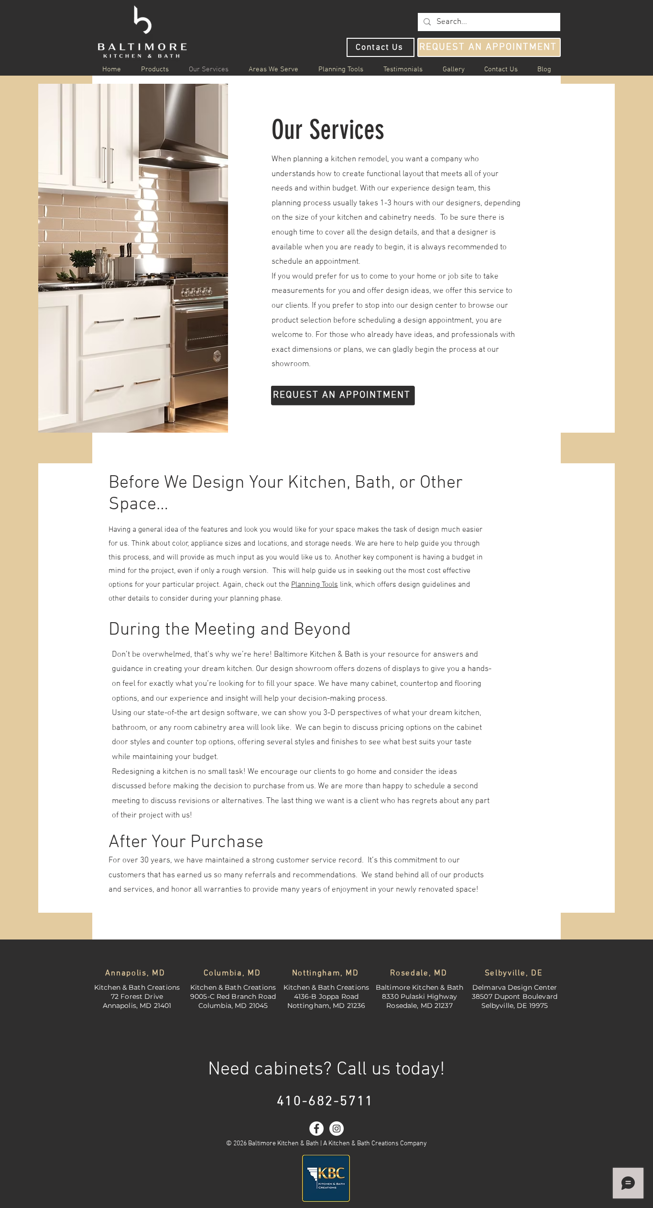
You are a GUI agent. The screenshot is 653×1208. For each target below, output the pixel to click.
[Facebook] (316, 1128)
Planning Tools (314, 585)
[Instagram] (336, 1128)
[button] (273, 69)
